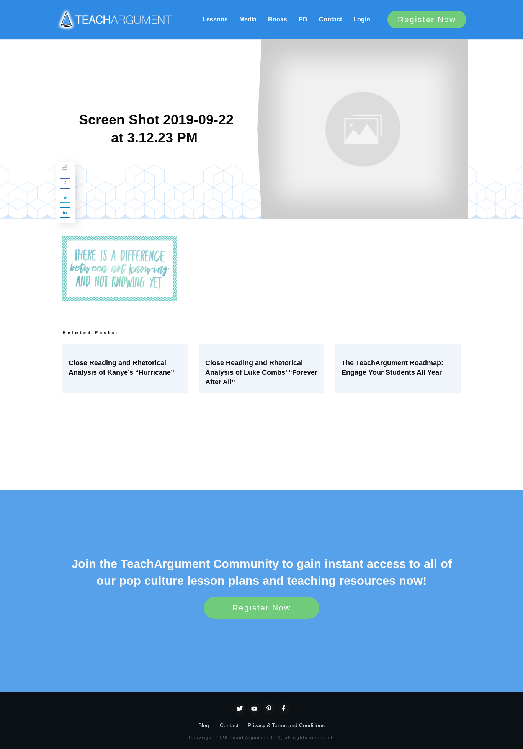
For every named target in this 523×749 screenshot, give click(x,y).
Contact (229, 725)
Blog (203, 725)
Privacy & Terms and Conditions (286, 725)
